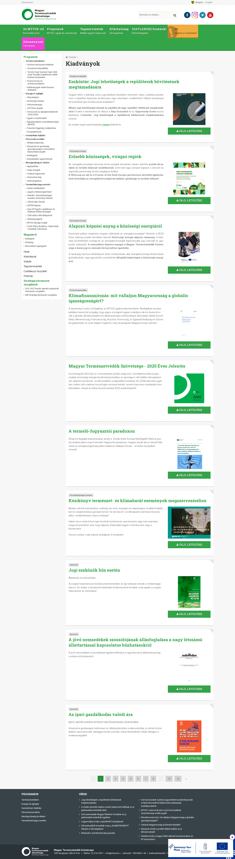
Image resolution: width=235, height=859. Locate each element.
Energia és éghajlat (78, 76)
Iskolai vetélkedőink (36, 188)
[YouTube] (210, 15)
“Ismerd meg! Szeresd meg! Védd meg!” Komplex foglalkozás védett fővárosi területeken (42, 75)
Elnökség (29, 242)
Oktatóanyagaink (34, 219)
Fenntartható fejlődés (31, 808)
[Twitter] (202, 15)
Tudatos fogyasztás (36, 174)
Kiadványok (30, 256)
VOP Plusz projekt (35, 108)
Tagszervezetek (93, 31)
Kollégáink (29, 239)
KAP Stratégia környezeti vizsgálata (41, 295)
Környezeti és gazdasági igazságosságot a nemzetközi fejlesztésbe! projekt (41, 149)
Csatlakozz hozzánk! (35, 271)
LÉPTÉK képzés (34, 205)
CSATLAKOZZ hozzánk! (149, 31)
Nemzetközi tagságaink (35, 246)
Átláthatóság (119, 31)
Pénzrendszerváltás (78, 290)
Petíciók (28, 276)
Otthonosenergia (34, 105)
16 (178, 778)
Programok (62, 31)
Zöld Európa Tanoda (36, 202)
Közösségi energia (78, 151)
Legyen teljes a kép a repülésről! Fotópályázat (102, 821)
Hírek (27, 251)
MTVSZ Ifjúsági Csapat (37, 223)
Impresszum (27, 2)
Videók (27, 261)
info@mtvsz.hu (113, 853)
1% (185, 31)
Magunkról (30, 234)
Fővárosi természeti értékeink (40, 65)
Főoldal (72, 57)
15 (169, 778)
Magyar (199, 2)
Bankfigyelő (32, 155)
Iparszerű (74, 565)
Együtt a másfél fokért (37, 118)
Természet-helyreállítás (37, 68)
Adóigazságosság (35, 143)
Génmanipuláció (34, 181)
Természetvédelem (30, 800)
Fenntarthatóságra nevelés (81, 495)
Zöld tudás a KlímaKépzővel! (39, 215)
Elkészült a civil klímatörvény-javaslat (98, 833)
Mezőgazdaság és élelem (33, 816)
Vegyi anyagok (33, 170)
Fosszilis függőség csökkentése (41, 128)
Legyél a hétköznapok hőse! (39, 192)
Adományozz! (33, 43)
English (209, 2)
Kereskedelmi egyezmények (39, 159)
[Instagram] (195, 15)
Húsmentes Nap (34, 177)
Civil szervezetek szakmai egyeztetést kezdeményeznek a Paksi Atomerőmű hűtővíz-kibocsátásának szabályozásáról (167, 803)
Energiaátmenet (34, 132)
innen (106, 124)
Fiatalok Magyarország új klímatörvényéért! (160, 825)
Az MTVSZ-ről (33, 31)
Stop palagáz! (33, 97)
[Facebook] (187, 15)
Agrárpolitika (32, 166)
